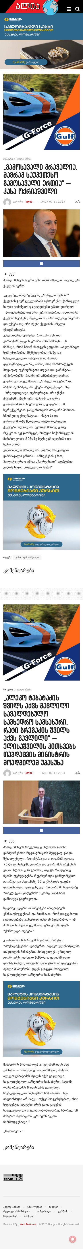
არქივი (28, 1216)
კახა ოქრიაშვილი (27, 557)
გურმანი (63, 1211)
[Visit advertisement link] (41, 115)
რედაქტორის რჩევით (16, 1211)
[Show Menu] (69, 9)
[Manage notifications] (72, 1239)
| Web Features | (28, 1224)
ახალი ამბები (24, 158)
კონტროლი (44, 1211)
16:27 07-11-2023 (52, 201)
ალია (28, 201)
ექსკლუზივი (34, 1206)
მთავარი (8, 158)
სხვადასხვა (10, 1216)
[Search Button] (77, 9)
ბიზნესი (53, 1206)
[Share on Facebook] (41, 263)
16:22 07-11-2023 (52, 773)
